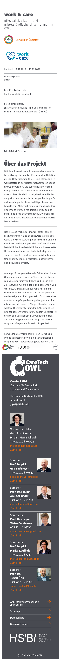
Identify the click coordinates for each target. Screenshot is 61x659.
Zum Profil (16, 449)
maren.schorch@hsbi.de (24, 445)
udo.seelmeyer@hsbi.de (24, 476)
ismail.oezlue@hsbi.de (23, 586)
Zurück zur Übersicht (27, 39)
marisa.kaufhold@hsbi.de (24, 558)
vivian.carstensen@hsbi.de (25, 531)
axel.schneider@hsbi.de (24, 504)
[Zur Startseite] (9, 347)
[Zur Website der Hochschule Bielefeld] (30, 637)
